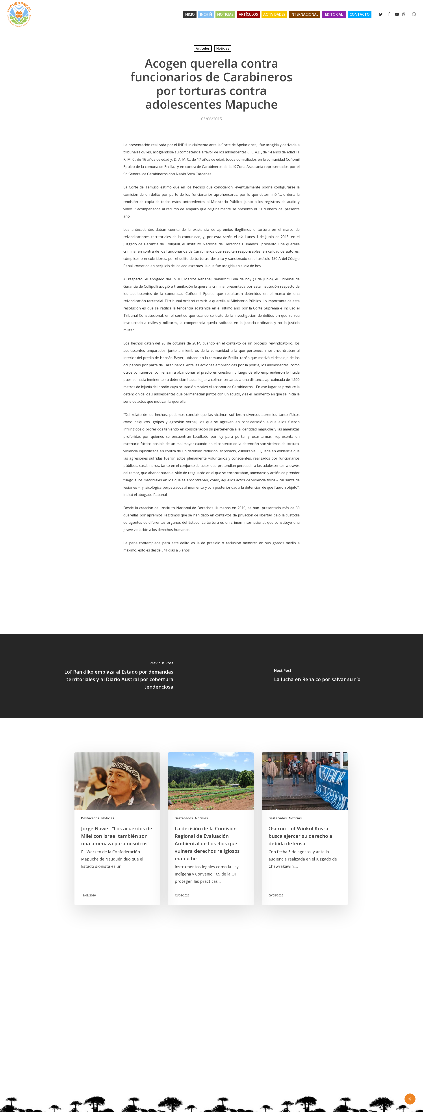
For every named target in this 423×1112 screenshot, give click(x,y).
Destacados (90, 818)
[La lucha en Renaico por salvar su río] (317, 676)
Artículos (203, 48)
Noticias (222, 48)
